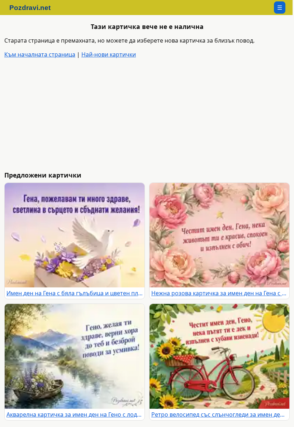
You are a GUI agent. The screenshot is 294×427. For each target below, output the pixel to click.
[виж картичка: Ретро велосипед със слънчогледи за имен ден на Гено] (219, 356)
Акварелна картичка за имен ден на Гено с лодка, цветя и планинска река (74, 414)
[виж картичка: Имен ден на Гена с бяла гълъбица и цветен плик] (74, 235)
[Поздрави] (33, 7)
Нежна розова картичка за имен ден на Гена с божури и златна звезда (219, 293)
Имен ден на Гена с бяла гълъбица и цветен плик (74, 293)
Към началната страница (39, 54)
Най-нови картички (108, 54)
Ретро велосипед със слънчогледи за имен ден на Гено (219, 414)
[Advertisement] (148, 115)
